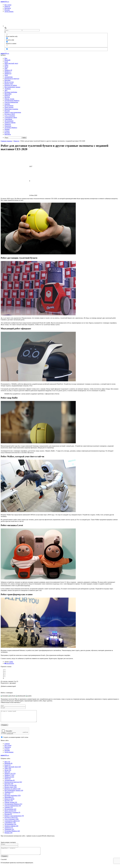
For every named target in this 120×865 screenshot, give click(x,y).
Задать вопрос (9, 11)
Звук (5, 90)
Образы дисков (9, 99)
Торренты (7, 124)
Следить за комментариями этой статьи (15, 737)
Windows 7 (7, 72)
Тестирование (8, 121)
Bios (5, 58)
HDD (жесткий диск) (11, 63)
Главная (7, 743)
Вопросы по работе (10, 85)
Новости (7, 6)
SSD (5, 68)
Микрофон (7, 94)
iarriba (11, 661)
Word (6, 75)
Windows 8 (7, 73)
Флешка (7, 129)
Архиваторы (8, 77)
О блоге (7, 131)
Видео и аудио (9, 82)
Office (6, 65)
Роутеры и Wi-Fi (9, 114)
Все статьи (7, 5)
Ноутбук (7, 97)
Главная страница (6, 141)
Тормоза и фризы (9, 122)
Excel (6, 61)
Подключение (8, 105)
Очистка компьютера (11, 102)
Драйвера (7, 88)
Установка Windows (10, 127)
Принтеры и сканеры (11, 109)
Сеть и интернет (9, 116)
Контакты (7, 8)
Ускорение (7, 126)
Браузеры (7, 80)
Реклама (7, 10)
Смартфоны (8, 119)
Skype (6, 67)
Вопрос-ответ (8, 83)
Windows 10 (8, 70)
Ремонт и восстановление (12, 112)
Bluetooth (7, 60)
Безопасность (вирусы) (11, 78)
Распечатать (10, 663)
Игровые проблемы (10, 92)
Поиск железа (8, 107)
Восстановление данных (12, 87)
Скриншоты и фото (10, 117)
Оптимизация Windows (11, 100)
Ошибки (7, 104)
